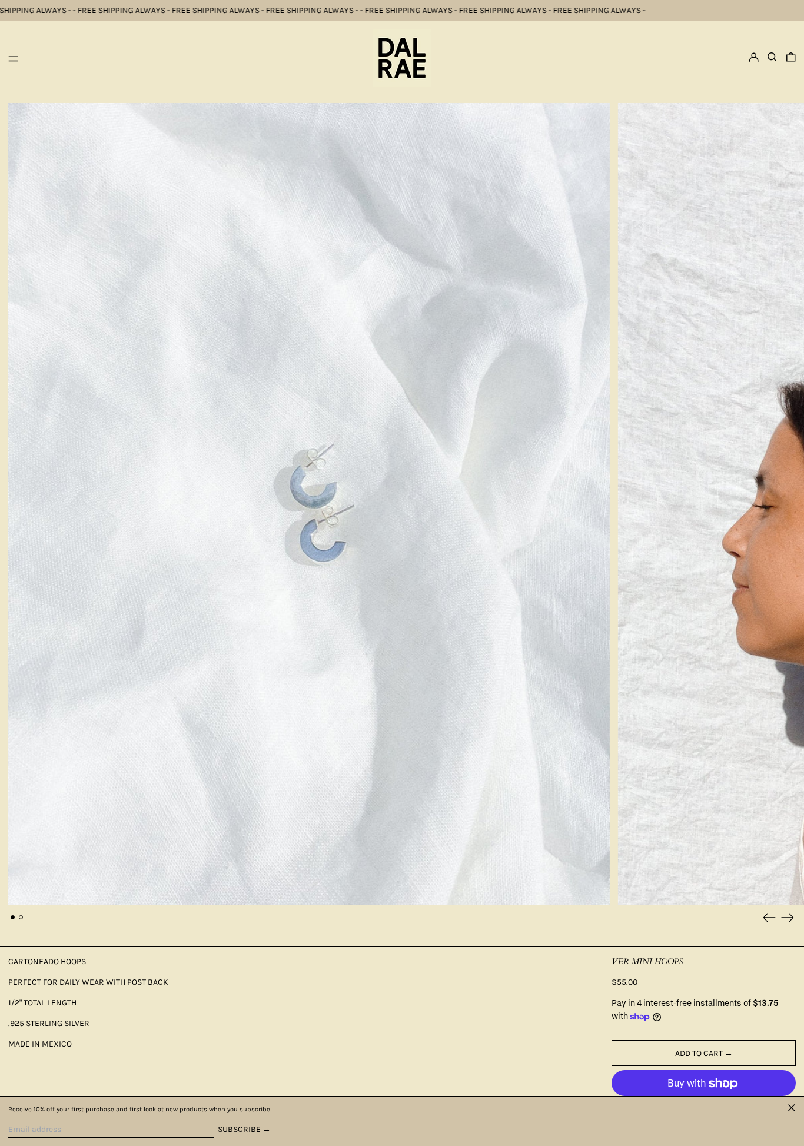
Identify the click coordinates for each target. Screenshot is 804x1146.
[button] (772, 57)
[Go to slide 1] (13, 917)
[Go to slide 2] (21, 917)
